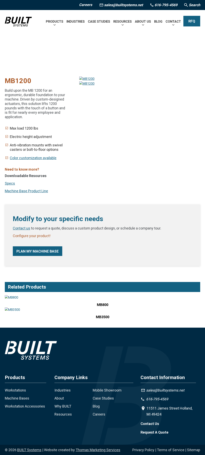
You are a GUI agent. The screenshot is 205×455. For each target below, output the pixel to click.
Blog (96, 406)
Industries (62, 390)
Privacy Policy (143, 450)
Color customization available (33, 158)
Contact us (21, 228)
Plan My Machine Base (37, 251)
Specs (10, 183)
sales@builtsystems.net (165, 390)
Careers (85, 5)
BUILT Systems (29, 450)
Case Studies (103, 398)
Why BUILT (62, 406)
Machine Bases (17, 398)
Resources (63, 414)
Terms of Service (170, 450)
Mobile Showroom (107, 390)
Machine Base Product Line (26, 191)
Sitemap (193, 450)
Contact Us (150, 424)
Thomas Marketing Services (98, 450)
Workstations (15, 390)
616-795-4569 (157, 399)
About (59, 398)
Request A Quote (154, 432)
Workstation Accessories (25, 406)
